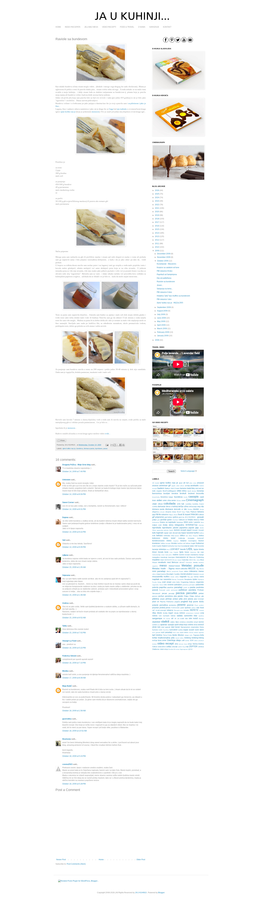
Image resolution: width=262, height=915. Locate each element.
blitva (184, 491)
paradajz (178, 587)
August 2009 (162, 311)
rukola (154, 616)
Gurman (175, 520)
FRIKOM (194, 514)
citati (154, 504)
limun (154, 552)
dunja (202, 509)
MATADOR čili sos (171, 560)
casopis (193, 496)
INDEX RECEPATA (72, 27)
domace (169, 509)
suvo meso (184, 632)
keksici (159, 535)
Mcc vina (196, 560)
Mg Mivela (200, 569)
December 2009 (163, 254)
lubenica (193, 552)
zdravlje (175, 647)
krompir (168, 543)
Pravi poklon (199, 605)
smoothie (189, 622)
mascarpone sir (182, 557)
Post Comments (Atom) (76, 864)
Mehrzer (175, 562)
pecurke (191, 593)
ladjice (192, 546)
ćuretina (195, 504)
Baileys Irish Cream (172, 488)
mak (202, 552)
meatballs (162, 562)
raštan (193, 608)
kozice (201, 541)
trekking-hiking (198, 638)
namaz (196, 577)
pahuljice (192, 585)
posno (181, 604)
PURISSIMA (175, 608)
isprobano (98, 448)
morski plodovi (186, 574)
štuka (202, 627)
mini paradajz (159, 571)
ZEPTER (193, 646)
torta (202, 635)
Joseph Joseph (198, 530)
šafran (173, 616)
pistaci (175, 599)
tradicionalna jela (166, 637)
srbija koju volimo (186, 625)
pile (202, 596)
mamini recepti (184, 555)
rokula (176, 613)
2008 (157, 340)
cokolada (170, 503)
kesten (177, 535)
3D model (155, 483)
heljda (190, 520)
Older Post (140, 860)
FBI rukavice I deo (164, 299)
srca (195, 625)
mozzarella (157, 576)
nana (202, 577)
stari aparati (165, 627)
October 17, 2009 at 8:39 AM (74, 678)
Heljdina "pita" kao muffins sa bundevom (173, 296)
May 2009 (161, 321)
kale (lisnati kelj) (175, 533)
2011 (157, 243)
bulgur (171, 497)
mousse (196, 574)
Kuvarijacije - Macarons (166, 264)
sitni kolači (193, 618)
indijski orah (157, 525)
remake (186, 610)
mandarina (194, 555)
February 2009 (163, 332)
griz (158, 520)
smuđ (196, 622)
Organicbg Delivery (188, 582)
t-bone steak (193, 632)
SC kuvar (166, 618)
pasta (105, 448)
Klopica (195, 535)
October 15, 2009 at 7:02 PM (74, 633)
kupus (164, 546)
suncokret (173, 630)
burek (186, 497)
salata (180, 615)
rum (160, 616)
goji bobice (168, 517)
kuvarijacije (185, 546)
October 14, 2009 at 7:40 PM (74, 471)
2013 (157, 236)
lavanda (201, 546)
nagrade (183, 577)
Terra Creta (167, 635)
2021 (157, 208)
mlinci (154, 574)
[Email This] (111, 445)
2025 (157, 194)
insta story (168, 525)
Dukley (190, 509)
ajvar (181, 483)
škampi (201, 618)
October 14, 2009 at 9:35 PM (74, 547)
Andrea (65, 603)
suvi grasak (156, 632)
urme (164, 640)
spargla (171, 625)
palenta (155, 587)
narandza (167, 579)
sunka (180, 630)
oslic (165, 585)
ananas (155, 486)
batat (189, 488)
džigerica (155, 512)
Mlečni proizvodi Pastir (175, 571)
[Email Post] (107, 445)
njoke (195, 579)
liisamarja (66, 739)
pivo (185, 599)
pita (181, 599)
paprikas (170, 587)
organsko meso (157, 585)
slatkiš (165, 621)
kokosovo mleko (160, 538)
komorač (200, 538)
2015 (157, 229)
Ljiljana (65, 555)
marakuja (163, 557)
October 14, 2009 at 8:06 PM (74, 494)
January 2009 (162, 336)
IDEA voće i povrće (192, 522)
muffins (167, 577)
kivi (187, 535)
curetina (188, 504)
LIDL (189, 549)
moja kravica (161, 574)
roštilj (202, 613)
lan (196, 546)
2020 (157, 212)
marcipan (171, 557)
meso (163, 565)
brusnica (164, 497)
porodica (164, 605)
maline (175, 555)
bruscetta (200, 493)
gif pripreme (158, 517)
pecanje (171, 593)
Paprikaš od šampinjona (167, 274)
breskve (175, 493)
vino (176, 644)
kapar (183, 533)
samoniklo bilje (190, 616)
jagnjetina (183, 528)
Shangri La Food (69, 641)
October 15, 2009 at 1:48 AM (74, 595)
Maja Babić (67, 686)
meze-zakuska (181, 569)
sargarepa (157, 618)
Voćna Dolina (198, 644)
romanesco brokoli (192, 613)
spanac (163, 624)
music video (174, 577)
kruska (174, 543)
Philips (186, 596)
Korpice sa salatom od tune (168, 267)
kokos (201, 536)
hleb (202, 520)
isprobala (156, 527)
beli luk (201, 488)
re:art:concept (161, 610)
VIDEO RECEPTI (109, 27)
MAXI (191, 560)
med (169, 562)
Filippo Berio (173, 514)
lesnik (183, 549)
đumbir (196, 509)
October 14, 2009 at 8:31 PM (74, 509)
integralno (179, 525)
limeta (201, 549)
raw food (200, 608)
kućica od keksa (184, 543)
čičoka (178, 500)
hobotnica (155, 522)
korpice (183, 541)
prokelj (162, 608)
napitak (155, 579)
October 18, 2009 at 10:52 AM (74, 731)
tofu (191, 635)
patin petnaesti (172, 590)
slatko (172, 622)
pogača (177, 602)
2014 (157, 233)
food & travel (184, 514)
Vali (63, 540)
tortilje (154, 638)
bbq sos (194, 488)
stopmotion (195, 627)
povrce (190, 605)
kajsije (166, 533)
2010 (157, 247)
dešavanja (193, 506)
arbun (182, 486)
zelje (187, 647)
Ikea (202, 522)
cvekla (154, 506)
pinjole (162, 599)
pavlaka (192, 590)
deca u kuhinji (172, 506)
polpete (155, 605)
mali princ (168, 555)
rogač (170, 613)
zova (177, 649)
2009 (157, 251)
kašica (201, 533)
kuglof (193, 543)
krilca (163, 543)
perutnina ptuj (171, 596)
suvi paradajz (166, 632)
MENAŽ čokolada (185, 562)
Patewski (162, 590)
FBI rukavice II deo (164, 292)
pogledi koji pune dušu (192, 601)
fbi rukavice (163, 514)
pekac (201, 593)
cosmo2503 (67, 764)
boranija (200, 491)
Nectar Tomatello (178, 579)
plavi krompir (199, 599)
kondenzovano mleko (161, 541)
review (201, 610)
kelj (172, 535)
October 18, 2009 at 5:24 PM (74, 756)
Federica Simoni (69, 656)
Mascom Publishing (196, 557)
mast (162, 560)
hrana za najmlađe (168, 522)
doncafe (177, 509)
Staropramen (185, 627)
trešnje (154, 640)
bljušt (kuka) (191, 491)
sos (158, 625)
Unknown (66, 480)
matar (179, 560)
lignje (196, 549)
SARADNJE (154, 27)
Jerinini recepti (180, 530)
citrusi (160, 504)
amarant (200, 483)
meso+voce (174, 566)
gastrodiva (67, 719)
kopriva (175, 541)
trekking (187, 638)
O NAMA (141, 27)
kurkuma (171, 546)
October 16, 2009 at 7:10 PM (74, 663)
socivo (201, 622)
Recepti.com (178, 610)
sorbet (154, 625)
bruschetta (156, 497)
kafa (154, 533)
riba (154, 613)
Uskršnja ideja (174, 640)
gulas (169, 520)
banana (183, 488)
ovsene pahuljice (175, 585)
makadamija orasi (158, 555)
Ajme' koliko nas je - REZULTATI (170, 303)
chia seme (171, 500)
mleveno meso (196, 571)
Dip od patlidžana (164, 278)
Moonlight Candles (173, 574)
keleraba (167, 535)
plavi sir (155, 602)
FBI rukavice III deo (164, 271)
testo (174, 635)
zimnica (201, 647)
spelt (176, 625)
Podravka (169, 602)
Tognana (196, 635)
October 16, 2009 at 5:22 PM (74, 648)
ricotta (165, 613)
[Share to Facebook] (120, 445)
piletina (155, 599)
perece (154, 596)
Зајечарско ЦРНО (186, 649)
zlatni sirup (164, 649)
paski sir (186, 587)
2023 (157, 201)
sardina (201, 616)
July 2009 (161, 314)
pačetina (185, 585)
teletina (159, 635)
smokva (183, 622)
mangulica (156, 557)
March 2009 (162, 328)
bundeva (79, 448)
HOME (58, 27)
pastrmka (200, 587)
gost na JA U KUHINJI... (188, 517)
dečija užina (183, 506)
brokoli (183, 493)
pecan (164, 593)
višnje (190, 644)
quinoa (188, 608)
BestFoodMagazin (169, 491)
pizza (190, 599)
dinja (199, 506)
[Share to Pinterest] (123, 445)
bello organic (157, 491)
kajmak (159, 532)
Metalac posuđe (193, 565)
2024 (157, 197)
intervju (201, 525)
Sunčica (166, 630)
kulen (154, 546)
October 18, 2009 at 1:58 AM (74, 711)
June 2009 (161, 318)
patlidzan (183, 590)
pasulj (155, 590)
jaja (197, 527)
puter (182, 608)
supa (185, 629)
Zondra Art (172, 649)
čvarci (201, 504)
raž (153, 610)
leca (168, 549)
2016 (157, 226)
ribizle (159, 613)
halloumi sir (183, 520)
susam (191, 630)
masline (156, 559)
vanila (187, 640)
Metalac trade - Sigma (163, 568)
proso (168, 608)
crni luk (180, 504)
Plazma (162, 602)
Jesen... (160, 285)
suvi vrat (176, 632)
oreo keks (176, 582)
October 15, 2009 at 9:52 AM (74, 618)
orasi (169, 582)
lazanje (155, 549)
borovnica (157, 493)
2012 (157, 240)
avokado (194, 485)
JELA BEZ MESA (91, 27)
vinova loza (183, 644)
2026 (157, 190)
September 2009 (164, 307)
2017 (157, 222)
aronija (187, 486)
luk (198, 552)
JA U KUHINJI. (141, 893)
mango (201, 555)
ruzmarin (166, 616)
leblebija (162, 549)
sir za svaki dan (181, 618)
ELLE (179, 512)
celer (165, 500)
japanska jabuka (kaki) (165, 530)
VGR (191, 640)
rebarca (170, 610)
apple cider (175, 486)
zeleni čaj (181, 647)
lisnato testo (163, 552)
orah (164, 582)
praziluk (155, 608)
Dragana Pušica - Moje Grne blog (76, 465)
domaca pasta (89, 448)
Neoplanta (188, 579)
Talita (64, 626)
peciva (180, 593)
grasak (200, 517)
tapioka (201, 632)
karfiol (196, 533)
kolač (173, 538)
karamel (190, 533)
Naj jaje (190, 577)
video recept (165, 643)
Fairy (183, 512)
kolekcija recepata (186, 538)
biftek (179, 491)
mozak (201, 574)
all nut (186, 483)
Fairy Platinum (191, 512)
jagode (191, 528)
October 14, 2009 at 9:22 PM (74, 532)
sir (172, 618)
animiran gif (165, 485)
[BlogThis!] (114, 445)
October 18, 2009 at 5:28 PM (74, 784)
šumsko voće (157, 630)
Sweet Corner (68, 502)
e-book (162, 512)
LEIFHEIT (175, 549)
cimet (183, 500)
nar (161, 579)
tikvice (181, 635)
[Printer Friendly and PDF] (61, 441)
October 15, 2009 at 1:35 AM (74, 567)
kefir (153, 535)
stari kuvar (175, 627)
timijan (187, 635)
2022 (157, 205)
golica (175, 517)
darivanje (161, 506)
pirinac (169, 599)
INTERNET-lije (192, 525)
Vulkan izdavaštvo (159, 647)
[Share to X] (117, 445)
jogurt (189, 530)
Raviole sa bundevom (166, 282)
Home (101, 860)
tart (153, 635)
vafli (182, 640)
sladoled (156, 622)
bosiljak (166, 493)
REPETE (194, 610)
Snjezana (66, 575)
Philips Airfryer (195, 596)
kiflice (182, 536)
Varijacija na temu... (165, 289)
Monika (65, 671)
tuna (159, 640)
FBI (157, 514)
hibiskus (196, 520)
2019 (157, 215)
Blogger (161, 893)
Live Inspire (174, 552)
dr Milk (184, 509)
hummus (180, 522)
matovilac (185, 560)
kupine (159, 546)
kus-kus (178, 546)
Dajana (65, 517)
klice (190, 535)
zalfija (168, 647)
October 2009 (162, 261)
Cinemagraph (195, 500)
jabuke (175, 528)
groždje (163, 520)
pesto (180, 596)
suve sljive (199, 630)
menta (195, 562)
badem (161, 488)
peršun (161, 596)
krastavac (156, 543)
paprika (162, 587)
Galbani (201, 514)
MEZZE (191, 568)
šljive (177, 622)
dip (202, 506)
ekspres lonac (170, 512)
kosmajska (192, 541)
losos (187, 552)
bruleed (191, 493)
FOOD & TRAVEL (127, 27)
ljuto (181, 552)
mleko (186, 571)
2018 (157, 219)
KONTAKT (167, 27)
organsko (200, 582)
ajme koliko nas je (69, 448)
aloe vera (192, 483)
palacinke (200, 585)
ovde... (107, 433)
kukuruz (200, 543)
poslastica (172, 605)
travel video (179, 638)
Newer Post (61, 860)
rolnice (182, 613)
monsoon (71, 428)
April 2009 (161, 325)
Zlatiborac (156, 649)
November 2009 (163, 257)
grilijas (154, 520)
